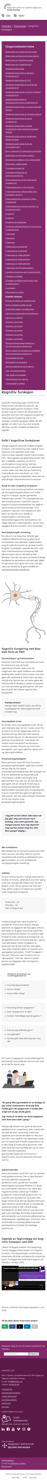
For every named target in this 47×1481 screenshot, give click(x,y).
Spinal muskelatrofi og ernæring (19, 367)
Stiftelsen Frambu (18, 1463)
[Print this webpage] (34, 1326)
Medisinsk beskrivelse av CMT (18, 80)
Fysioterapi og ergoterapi (16, 247)
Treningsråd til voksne (15, 384)
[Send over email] (5, 1326)
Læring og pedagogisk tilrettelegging (21, 314)
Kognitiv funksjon (13, 297)
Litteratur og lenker (14, 322)
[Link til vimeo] (18, 1430)
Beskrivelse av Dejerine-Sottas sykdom (22, 56)
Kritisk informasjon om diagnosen (19, 309)
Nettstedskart (8, 1460)
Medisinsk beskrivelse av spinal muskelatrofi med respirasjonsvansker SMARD (22, 129)
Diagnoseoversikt (11, 1393)
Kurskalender (9, 1400)
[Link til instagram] (23, 1430)
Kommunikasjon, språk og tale (18, 305)
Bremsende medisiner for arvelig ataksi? (22, 160)
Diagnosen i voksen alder (16, 164)
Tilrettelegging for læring (16, 379)
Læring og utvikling (14, 318)
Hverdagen (10, 288)
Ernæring (9, 214)
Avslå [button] (25, 1477)
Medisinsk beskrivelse (14, 69)
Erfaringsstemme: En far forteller (19, 187)
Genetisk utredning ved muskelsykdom (22, 272)
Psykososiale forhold (14, 358)
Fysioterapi (10, 234)
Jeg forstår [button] (15, 1477)
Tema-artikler (9, 1396)
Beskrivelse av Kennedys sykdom (19, 156)
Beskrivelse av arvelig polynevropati (21, 52)
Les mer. (33, 1477)
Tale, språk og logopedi (15, 375)
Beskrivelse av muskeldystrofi (18, 65)
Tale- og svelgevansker (15, 371)
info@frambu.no (15, 1382)
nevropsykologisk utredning (15, 569)
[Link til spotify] (28, 1430)
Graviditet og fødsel (14, 276)
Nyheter (6, 1403)
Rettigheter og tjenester (16, 362)
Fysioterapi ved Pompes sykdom (19, 268)
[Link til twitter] (3, 1430)
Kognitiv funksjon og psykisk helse (20, 301)
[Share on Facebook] (12, 1326)
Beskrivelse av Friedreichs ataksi (19, 60)
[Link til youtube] (13, 1430)
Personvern (7, 1467)
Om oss (5, 1407)
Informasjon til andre (14, 292)
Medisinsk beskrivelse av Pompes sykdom (23, 114)
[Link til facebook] (8, 1430)
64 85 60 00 (14, 1385)
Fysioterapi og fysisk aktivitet (17, 255)
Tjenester (7, 1389)
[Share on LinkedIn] (27, 1326)
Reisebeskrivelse (20, 1420)
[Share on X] (20, 1326)
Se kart (16, 1417)
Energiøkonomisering (14, 168)
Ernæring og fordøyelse (15, 222)
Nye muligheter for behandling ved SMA (23, 151)
